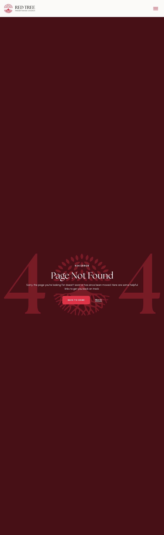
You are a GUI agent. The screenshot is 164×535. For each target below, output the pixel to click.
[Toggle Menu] (155, 8)
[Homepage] (19, 8)
